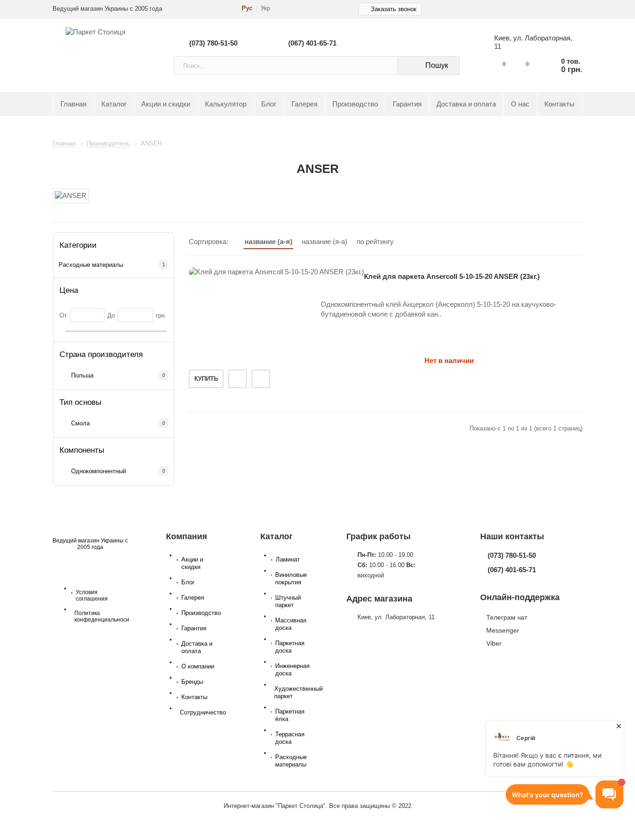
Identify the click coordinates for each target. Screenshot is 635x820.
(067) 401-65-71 (312, 43)
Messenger (502, 630)
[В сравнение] (260, 379)
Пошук (436, 65)
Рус (247, 8)
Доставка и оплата (466, 104)
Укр (265, 8)
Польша (82, 375)
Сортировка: (208, 241)
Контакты (559, 104)
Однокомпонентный (98, 471)
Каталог (113, 104)
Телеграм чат (506, 617)
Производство (355, 104)
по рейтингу (375, 241)
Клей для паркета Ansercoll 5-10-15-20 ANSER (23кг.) (452, 276)
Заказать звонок (394, 9)
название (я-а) (324, 241)
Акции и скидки (165, 104)
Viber (494, 643)
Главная (73, 104)
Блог (268, 104)
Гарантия (407, 104)
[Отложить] (237, 379)
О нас (520, 104)
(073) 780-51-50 (213, 43)
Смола (80, 423)
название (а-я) (268, 241)
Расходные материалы (91, 264)
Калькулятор (225, 104)
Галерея (304, 104)
